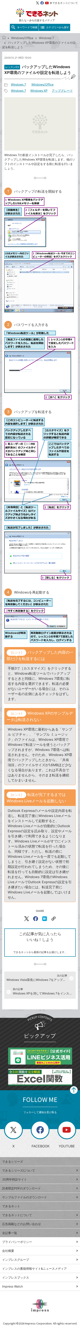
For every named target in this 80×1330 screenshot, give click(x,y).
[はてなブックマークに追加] (44, 918)
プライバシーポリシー (17, 1242)
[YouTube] (47, 3)
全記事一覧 (9, 1233)
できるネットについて (65, 2)
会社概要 (8, 1250)
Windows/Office (22, 38)
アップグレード (62, 90)
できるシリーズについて (18, 1170)
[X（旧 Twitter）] (37, 2)
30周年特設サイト (14, 1179)
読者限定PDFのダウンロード (21, 1188)
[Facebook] (42, 3)
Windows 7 (46, 38)
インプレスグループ (15, 1259)
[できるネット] (4, 38)
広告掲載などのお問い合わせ (21, 1224)
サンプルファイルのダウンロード (24, 1197)
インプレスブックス (15, 1277)
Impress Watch (12, 1286)
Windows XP (39, 90)
